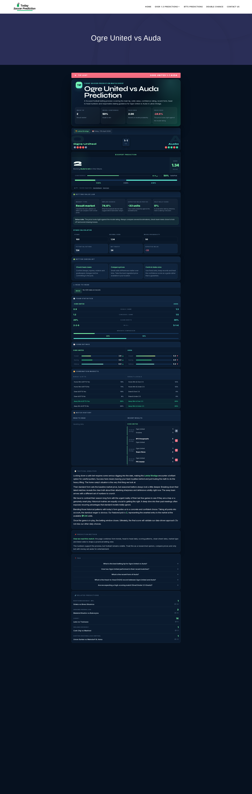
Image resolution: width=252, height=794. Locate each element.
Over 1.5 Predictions (166, 6)
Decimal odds (115, 234)
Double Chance (214, 6)
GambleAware (97, 188)
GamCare (106, 188)
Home (148, 6)
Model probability (152, 234)
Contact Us (233, 6)
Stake (77, 234)
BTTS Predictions (193, 6)
